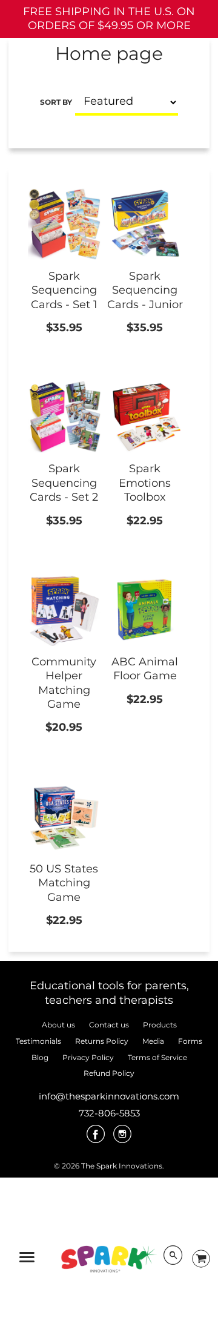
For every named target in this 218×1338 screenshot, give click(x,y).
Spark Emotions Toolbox (145, 483)
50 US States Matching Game (64, 883)
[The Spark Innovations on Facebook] (96, 1138)
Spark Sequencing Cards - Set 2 (64, 483)
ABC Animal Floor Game (144, 668)
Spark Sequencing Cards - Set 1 (64, 290)
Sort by (56, 102)
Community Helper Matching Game (63, 683)
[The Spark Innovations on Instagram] (122, 1138)
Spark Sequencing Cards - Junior (145, 290)
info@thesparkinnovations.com (109, 1096)
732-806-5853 (109, 1113)
